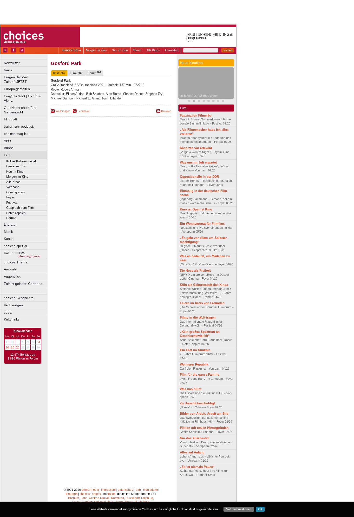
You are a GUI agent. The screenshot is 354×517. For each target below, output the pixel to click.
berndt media (90, 489)
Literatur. (10, 224)
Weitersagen (63, 111)
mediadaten (151, 489)
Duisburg (147, 498)
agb (138, 489)
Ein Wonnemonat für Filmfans (202, 223)
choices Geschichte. (19, 298)
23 (38, 342)
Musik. (9, 232)
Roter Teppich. (16, 213)
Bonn (83, 498)
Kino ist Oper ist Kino (196, 209)
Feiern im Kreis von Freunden (202, 303)
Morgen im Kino (96, 50)
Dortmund (117, 498)
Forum (137, 50)
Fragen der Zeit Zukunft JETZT (26, 79)
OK (260, 509)
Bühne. (9, 148)
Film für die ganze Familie (199, 374)
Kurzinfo (59, 73)
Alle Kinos (153, 50)
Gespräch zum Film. (20, 207)
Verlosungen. (14, 305)
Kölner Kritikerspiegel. (21, 161)
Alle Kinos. (13, 182)
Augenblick (12, 276)
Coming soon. (16, 192)
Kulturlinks (12, 319)
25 (12, 347)
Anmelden (171, 50)
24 (7, 347)
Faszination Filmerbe (195, 115)
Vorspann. (13, 187)
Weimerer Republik (194, 364)
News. (8, 70)
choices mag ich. (16, 134)
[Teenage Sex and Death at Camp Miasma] (213, 101)
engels (96, 494)
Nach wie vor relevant (196, 148)
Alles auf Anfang (192, 452)
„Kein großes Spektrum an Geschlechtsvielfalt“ (200, 334)
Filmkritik (76, 73)
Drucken (166, 111)
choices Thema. (16, 262)
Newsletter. (12, 63)
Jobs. (8, 312)
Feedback (83, 111)
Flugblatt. (11, 119)
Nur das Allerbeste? (194, 438)
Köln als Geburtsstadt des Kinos (204, 285)
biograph (72, 494)
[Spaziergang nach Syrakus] (199, 101)
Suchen (228, 50)
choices (85, 494)
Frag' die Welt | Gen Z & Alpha (22, 98)
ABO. (8, 141)
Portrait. (11, 218)
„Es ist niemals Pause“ (197, 467)
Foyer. (10, 197)
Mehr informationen (238, 509)
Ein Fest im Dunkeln (195, 350)
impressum (108, 489)
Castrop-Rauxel (99, 498)
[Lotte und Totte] (223, 101)
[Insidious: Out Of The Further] (194, 101)
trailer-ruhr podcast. (19, 126)
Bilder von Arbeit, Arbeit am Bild (204, 413)
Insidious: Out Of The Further (199, 96)
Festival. (12, 202)
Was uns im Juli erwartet (198, 162)
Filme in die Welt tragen (198, 317)
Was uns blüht (190, 389)
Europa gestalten (17, 89)
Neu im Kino (120, 50)
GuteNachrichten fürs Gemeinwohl (20, 110)
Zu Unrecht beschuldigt (197, 403)
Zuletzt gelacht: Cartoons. (23, 284)
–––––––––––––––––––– (23, 291)
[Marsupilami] (189, 101)
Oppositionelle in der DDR (199, 176)
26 (18, 347)
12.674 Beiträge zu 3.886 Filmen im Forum (23, 356)
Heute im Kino (71, 50)
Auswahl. (11, 269)
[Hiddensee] (218, 101)
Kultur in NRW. (15, 253)
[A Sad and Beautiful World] (208, 101)
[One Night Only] (203, 101)
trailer (111, 494)
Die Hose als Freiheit (195, 270)
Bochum (73, 498)
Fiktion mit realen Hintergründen (204, 428)
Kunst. (8, 239)
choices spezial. (16, 246)
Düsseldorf (132, 498)
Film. (7, 155)
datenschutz (126, 489)
